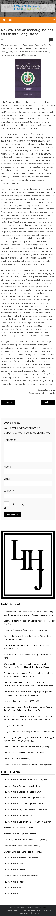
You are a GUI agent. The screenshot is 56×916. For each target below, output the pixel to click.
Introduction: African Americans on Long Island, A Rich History (10, 402)
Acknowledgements (12, 910)
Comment (10, 439)
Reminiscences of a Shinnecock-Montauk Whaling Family (28, 765)
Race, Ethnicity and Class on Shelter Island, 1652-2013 (26, 747)
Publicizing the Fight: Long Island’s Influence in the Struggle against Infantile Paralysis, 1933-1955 (29, 739)
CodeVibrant (43, 907)
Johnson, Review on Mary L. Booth (18, 828)
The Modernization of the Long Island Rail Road (24, 753)
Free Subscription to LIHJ (32, 910)
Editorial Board (25, 913)
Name (8, 466)
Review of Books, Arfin (13, 888)
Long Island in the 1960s (14, 725)
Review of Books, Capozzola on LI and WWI (22, 792)
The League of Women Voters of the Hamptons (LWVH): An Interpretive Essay (29, 647)
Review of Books (11, 894)
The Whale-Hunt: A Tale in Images (18, 759)
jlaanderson (11, 40)
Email (8, 478)
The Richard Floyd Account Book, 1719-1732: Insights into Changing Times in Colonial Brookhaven (28, 693)
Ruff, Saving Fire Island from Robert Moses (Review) (25, 840)
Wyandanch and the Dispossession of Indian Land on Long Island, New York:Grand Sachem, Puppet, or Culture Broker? (29, 613)
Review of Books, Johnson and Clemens (21, 858)
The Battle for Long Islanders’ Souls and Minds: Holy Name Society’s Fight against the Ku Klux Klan (28, 674)
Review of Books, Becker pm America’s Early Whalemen (27, 822)
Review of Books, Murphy (14, 882)
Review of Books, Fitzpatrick (15, 870)
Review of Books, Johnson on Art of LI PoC (22, 786)
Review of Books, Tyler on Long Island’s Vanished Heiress (28, 804)
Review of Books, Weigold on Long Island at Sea (24, 798)
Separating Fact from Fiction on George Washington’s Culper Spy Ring (29, 622)
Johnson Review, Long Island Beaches (20, 834)
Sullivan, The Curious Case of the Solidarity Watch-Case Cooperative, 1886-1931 (27, 637)
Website (9, 490)
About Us (36, 913)
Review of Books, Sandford (15, 864)
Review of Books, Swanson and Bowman (21, 876)
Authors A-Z (48, 910)
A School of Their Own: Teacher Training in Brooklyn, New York (28, 656)
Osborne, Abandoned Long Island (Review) (22, 846)
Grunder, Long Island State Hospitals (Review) (23, 852)
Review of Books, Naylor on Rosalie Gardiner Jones (25, 810)
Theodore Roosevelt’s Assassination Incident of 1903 (26, 630)
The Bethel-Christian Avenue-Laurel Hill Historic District (49, 402)
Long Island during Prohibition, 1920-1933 (21, 701)
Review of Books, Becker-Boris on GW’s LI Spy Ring (25, 780)
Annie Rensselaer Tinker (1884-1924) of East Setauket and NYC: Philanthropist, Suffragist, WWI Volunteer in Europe (28, 718)
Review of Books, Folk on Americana (19, 816)
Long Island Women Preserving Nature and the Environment (29, 731)
